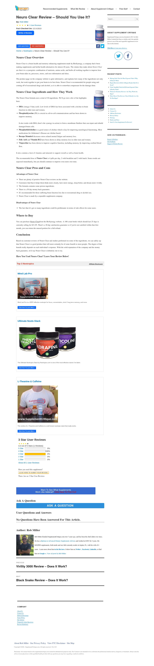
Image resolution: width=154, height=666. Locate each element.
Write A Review (25, 33)
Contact (136, 8)
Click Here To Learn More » (27, 307)
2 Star (20, 457)
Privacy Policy (114, 115)
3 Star (20, 454)
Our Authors (20, 620)
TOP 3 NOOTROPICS (38, 46)
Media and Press (114, 120)
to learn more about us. (117, 48)
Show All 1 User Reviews (28, 463)
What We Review (78, 8)
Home (18, 51)
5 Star (20, 448)
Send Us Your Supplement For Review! (121, 122)
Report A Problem (112, 139)
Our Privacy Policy (38, 643)
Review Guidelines (22, 624)
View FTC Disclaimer (56, 643)
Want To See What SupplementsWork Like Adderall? (55, 490)
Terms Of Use (21, 618)
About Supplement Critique (102, 8)
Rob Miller (24, 22)
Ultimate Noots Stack (29, 321)
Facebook (85, 549)
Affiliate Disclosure (115, 113)
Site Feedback (111, 141)
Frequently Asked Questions (25, 622)
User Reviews (35, 25)
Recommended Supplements (55, 8)
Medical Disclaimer (22, 615)
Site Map (70, 643)
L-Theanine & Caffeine (29, 381)
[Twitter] (102, 46)
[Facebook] (98, 46)
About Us (20, 611)
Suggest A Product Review (114, 144)
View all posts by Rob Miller (56, 553)
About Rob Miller (21, 643)
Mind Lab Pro (25, 273)
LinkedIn (93, 549)
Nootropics (27, 51)
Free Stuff (123, 8)
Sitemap (112, 118)
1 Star (20, 459)
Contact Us (20, 613)
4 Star (20, 451)
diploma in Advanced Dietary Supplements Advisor (58, 541)
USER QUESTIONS (23, 46)
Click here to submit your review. (33, 473)
